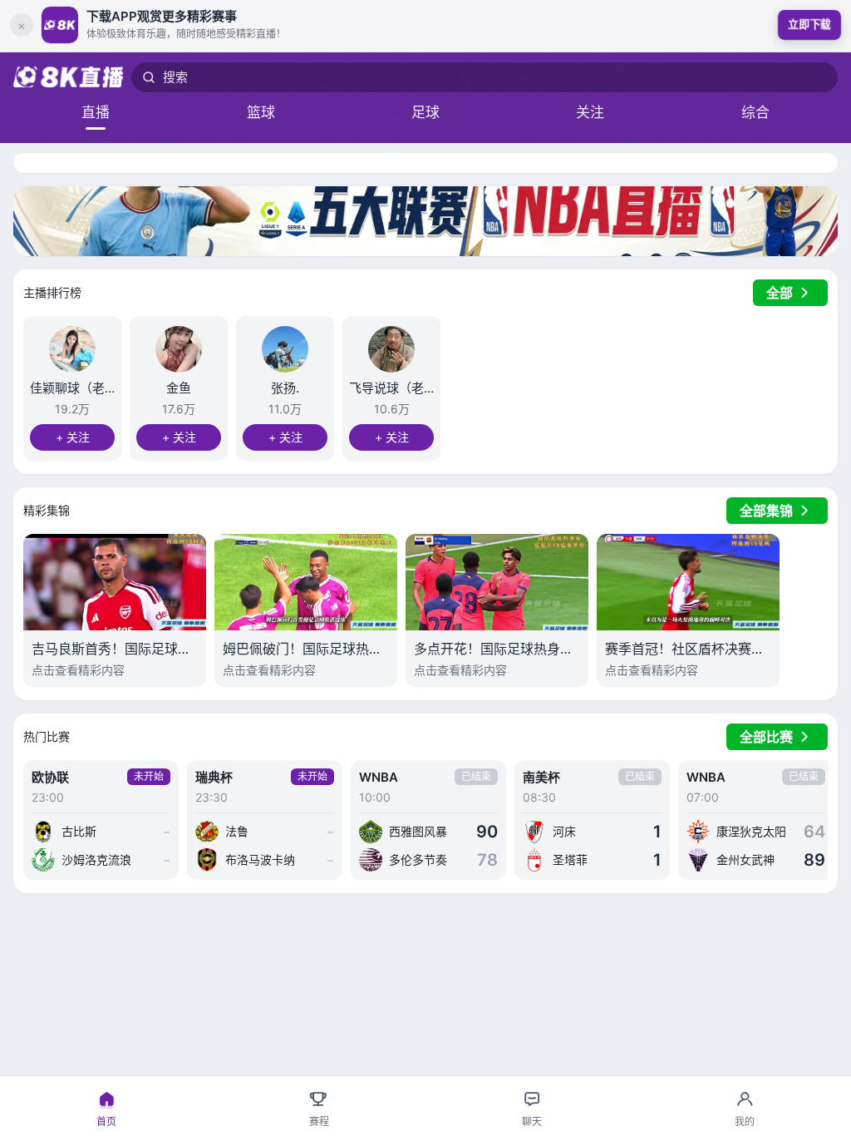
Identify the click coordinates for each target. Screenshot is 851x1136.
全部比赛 (766, 737)
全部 (779, 292)
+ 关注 (73, 437)
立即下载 (809, 24)
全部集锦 (766, 510)
